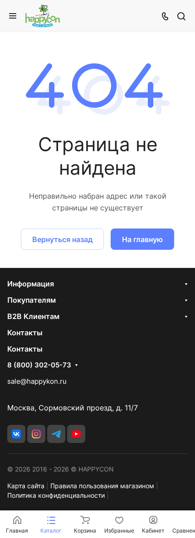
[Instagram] (36, 434)
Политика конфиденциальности (56, 495)
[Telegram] (56, 434)
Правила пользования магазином (102, 486)
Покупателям (31, 300)
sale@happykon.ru (37, 381)
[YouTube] (76, 434)
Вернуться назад (62, 239)
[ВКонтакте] (16, 434)
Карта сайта (25, 486)
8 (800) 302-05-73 (39, 365)
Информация (30, 283)
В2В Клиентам (33, 316)
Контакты (25, 332)
